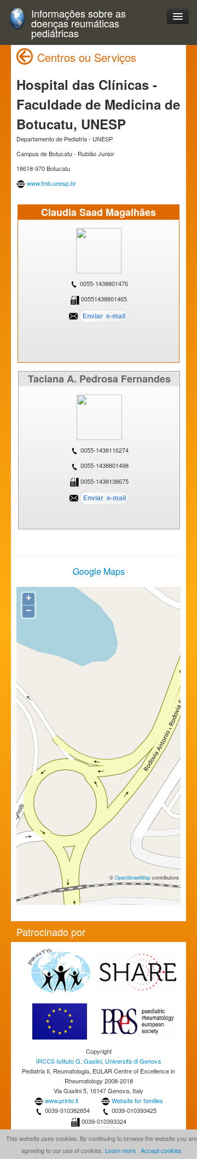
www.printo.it (61, 1100)
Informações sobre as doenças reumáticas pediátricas (78, 23)
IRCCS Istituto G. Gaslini (69, 1061)
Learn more (120, 1150)
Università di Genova (133, 1061)
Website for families (137, 1100)
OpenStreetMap (132, 877)
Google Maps (99, 571)
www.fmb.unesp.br (51, 183)
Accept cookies (161, 1150)
